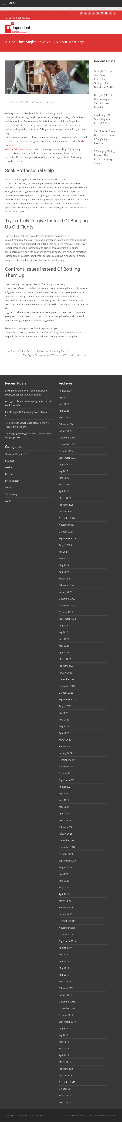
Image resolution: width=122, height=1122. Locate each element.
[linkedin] (114, 14)
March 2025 (65, 498)
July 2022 (63, 712)
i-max (96, 1115)
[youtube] (89, 14)
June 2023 (64, 639)
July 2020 (63, 873)
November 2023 (67, 605)
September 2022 (67, 699)
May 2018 (64, 1048)
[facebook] (81, 14)
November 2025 (67, 444)
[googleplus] (106, 14)
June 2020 (64, 880)
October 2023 (66, 612)
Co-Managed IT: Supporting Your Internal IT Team (102, 119)
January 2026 (65, 430)
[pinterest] (110, 14)
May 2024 (64, 565)
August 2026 (65, 390)
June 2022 (64, 719)
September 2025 (67, 457)
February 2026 (66, 424)
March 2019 (65, 981)
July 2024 (63, 551)
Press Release (12, 480)
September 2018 (67, 1021)
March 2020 (65, 900)
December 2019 (67, 920)
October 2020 (66, 853)
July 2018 (63, 1035)
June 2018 (64, 1041)
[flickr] (93, 14)
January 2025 (65, 511)
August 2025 (65, 464)
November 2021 (67, 766)
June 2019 (64, 961)
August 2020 (65, 867)
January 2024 (65, 591)
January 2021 (65, 833)
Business (38, 102)
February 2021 (66, 827)
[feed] (97, 14)
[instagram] (102, 14)
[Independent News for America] (15, 26)
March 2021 (65, 820)
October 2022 (66, 692)
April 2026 (64, 410)
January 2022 (65, 753)
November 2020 (67, 847)
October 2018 (66, 1014)
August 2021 (65, 786)
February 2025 (66, 504)
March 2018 (65, 1061)
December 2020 (67, 840)
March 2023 (65, 659)
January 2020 (65, 914)
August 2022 (65, 706)
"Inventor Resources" (16, 453)
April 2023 (64, 652)
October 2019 (66, 934)
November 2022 (67, 686)
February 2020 (66, 907)
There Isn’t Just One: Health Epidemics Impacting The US (38, 351)
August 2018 (65, 1028)
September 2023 (67, 618)
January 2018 (65, 1075)
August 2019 (65, 947)
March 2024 (65, 578)
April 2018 (64, 1055)
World (8, 500)
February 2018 (66, 1068)
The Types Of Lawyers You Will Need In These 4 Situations (54, 355)
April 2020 (64, 894)
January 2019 (65, 994)
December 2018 (67, 1001)
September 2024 (67, 538)
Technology (11, 494)
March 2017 (65, 1095)
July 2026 (63, 397)
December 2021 (67, 759)
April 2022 (64, 732)
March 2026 (65, 417)
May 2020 (64, 887)
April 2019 (64, 974)
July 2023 (63, 632)
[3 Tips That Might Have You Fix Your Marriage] (47, 77)
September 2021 (67, 780)
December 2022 (67, 679)
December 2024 (67, 518)
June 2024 (64, 558)
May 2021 (64, 806)
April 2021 (64, 813)
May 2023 (64, 645)
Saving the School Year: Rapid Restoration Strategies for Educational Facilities (104, 79)
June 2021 (64, 800)
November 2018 (67, 1008)
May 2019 (64, 968)
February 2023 (66, 665)
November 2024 (67, 524)
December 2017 (67, 1082)
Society (9, 487)
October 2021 (66, 773)
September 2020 (67, 860)
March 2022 (65, 739)
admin (52, 102)
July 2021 (63, 793)
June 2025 (64, 477)
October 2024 (66, 531)
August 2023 (65, 625)
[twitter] (85, 14)
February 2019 (66, 988)
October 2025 (66, 450)
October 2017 (66, 1088)
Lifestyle (9, 474)
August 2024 (65, 545)
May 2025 (64, 484)
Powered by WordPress (75, 1115)
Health (8, 467)
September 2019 (67, 941)
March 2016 (65, 1102)
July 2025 (63, 471)
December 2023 (67, 598)
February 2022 (66, 746)
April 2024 (64, 571)
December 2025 (67, 437)
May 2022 (64, 726)
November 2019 (67, 927)
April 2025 (64, 491)
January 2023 (65, 672)
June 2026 (64, 404)
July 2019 (63, 954)
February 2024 (66, 585)
